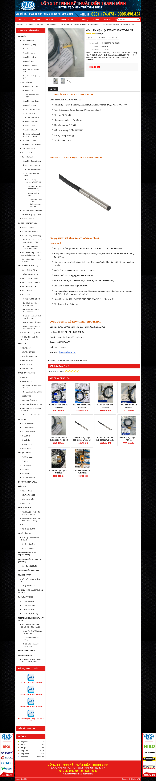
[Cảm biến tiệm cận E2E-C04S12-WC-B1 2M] (105, 425)
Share (91, 38)
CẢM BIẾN (22, 36)
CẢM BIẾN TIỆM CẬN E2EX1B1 (129, 406)
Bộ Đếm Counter (28, 227)
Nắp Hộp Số (26, 503)
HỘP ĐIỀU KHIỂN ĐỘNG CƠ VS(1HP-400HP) (28, 554)
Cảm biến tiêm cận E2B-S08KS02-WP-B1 (73, 360)
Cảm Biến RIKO (27, 82)
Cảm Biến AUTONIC (29, 149)
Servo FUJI (26, 436)
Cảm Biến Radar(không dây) (31, 77)
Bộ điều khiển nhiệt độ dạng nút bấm (31, 304)
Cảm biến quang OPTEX (32, 215)
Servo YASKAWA (28, 423)
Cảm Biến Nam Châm (31, 101)
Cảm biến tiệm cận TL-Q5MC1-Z (58, 472)
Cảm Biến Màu (28, 61)
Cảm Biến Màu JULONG (32, 144)
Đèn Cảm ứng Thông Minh (31, 70)
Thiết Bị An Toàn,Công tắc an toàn (31, 619)
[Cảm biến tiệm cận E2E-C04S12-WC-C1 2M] (82, 425)
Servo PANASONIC (28, 432)
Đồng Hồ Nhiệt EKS (29, 291)
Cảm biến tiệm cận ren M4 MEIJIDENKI (33, 181)
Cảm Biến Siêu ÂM (30, 130)
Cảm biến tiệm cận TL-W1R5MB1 (82, 406)
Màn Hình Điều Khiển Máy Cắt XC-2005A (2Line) (31, 519)
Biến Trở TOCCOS (28, 495)
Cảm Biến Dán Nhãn (32, 109)
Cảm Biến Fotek (27, 157)
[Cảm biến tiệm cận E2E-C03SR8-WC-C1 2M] (59, 425)
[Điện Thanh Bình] (149, 755)
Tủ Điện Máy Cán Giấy (30, 614)
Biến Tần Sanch (27, 360)
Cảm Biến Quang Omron (32, 161)
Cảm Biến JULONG (29, 140)
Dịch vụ (85, 20)
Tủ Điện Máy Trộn (28, 605)
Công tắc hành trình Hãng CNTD (31, 645)
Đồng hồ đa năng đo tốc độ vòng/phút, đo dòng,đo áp (31, 254)
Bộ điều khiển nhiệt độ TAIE (32, 333)
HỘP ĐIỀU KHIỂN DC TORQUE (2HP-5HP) (29, 560)
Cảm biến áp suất (28, 219)
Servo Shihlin (26, 448)
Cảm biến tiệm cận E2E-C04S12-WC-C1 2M (82, 439)
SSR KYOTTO (27, 381)
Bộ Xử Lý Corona (28, 548)
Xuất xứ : (96, 46)
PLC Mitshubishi (27, 457)
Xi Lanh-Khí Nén (25, 655)
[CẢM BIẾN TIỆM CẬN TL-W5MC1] (128, 425)
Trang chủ (22, 20)
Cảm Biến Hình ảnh (30, 57)
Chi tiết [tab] (52, 89)
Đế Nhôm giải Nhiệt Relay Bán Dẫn (32, 387)
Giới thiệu (36, 20)
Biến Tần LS (26, 348)
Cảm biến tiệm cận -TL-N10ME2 (82, 472)
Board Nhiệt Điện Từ (27, 650)
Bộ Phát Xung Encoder (30, 232)
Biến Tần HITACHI (28, 352)
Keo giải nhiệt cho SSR (33, 392)
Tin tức (107, 20)
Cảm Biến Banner (28, 40)
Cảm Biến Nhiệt (29, 126)
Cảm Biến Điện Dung (30, 122)
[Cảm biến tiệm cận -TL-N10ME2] (82, 458)
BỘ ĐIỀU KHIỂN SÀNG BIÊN (28, 570)
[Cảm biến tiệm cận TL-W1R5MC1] (59, 393)
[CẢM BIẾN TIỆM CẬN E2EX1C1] (105, 393)
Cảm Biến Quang (29, 45)
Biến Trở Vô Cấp (28, 499)
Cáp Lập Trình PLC (29, 478)
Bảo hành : (96, 49)
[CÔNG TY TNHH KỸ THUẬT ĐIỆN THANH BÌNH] (78, 17)
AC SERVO (22, 419)
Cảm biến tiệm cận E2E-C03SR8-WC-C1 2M (59, 439)
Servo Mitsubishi (27, 428)
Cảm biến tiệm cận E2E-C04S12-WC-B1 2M (105, 439)
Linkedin (114, 38)
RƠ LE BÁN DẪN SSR (26, 373)
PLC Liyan (25, 461)
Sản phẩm (49, 20)
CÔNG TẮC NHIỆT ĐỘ (31, 299)
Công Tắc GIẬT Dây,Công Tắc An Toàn (32, 632)
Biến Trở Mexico (27, 491)
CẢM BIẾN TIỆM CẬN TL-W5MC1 (128, 439)
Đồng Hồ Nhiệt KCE (29, 286)
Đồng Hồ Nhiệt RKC (30, 274)
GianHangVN (135, 779)
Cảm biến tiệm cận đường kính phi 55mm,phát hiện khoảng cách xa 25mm (35, 190)
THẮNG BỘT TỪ (24, 575)
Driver (24, 525)
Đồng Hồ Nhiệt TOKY (29, 270)
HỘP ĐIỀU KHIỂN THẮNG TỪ (31, 580)
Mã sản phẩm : (94, 43)
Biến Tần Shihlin (27, 368)
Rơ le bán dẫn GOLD (29, 400)
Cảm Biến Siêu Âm (30, 49)
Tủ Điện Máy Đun (28, 601)
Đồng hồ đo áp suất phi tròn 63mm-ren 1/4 (31, 328)
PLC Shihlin (26, 473)
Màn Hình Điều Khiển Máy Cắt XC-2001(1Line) (31, 513)
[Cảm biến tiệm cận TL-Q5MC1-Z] (59, 458)
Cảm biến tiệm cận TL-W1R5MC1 (58, 406)
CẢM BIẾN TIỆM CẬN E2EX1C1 (105, 406)
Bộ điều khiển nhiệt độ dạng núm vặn (31, 311)
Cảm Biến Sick (27, 153)
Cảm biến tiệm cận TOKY (31, 96)
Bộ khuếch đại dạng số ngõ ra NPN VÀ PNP (31, 135)
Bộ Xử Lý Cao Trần (28, 544)
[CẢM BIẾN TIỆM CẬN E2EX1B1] (128, 393)
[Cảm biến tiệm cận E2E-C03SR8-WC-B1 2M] (66, 52)
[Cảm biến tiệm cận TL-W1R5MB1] (82, 393)
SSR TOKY (26, 377)
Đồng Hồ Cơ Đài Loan (30, 295)
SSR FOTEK (26, 396)
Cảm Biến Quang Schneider (32, 210)
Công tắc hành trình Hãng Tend (31, 639)
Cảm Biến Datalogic (30, 65)
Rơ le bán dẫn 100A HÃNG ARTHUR (31, 410)
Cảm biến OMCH (33, 117)
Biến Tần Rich (27, 364)
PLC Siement (26, 465)
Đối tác (96, 20)
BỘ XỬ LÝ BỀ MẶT (25, 533)
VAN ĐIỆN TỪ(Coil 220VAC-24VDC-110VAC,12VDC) (31, 661)
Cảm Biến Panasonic (32, 165)
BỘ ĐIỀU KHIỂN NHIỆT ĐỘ (28, 266)
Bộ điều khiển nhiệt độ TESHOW (29, 338)
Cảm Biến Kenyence (68, 20)
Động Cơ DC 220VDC (29, 566)
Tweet (102, 38)
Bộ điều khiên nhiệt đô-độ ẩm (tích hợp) (33, 317)
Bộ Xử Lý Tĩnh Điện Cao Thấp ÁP (30, 539)
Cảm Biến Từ (28, 90)
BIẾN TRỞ (22, 486)
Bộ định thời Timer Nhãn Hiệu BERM (31, 247)
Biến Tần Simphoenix (29, 356)
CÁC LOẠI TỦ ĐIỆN (25, 597)
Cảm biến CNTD (31, 113)
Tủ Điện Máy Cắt (28, 609)
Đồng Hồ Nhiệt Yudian (30, 278)
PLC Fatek (25, 469)
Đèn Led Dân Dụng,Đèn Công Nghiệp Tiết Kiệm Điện (31, 626)
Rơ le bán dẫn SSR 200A (32, 415)
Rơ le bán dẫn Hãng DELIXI (32, 404)
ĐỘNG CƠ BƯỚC (24, 508)
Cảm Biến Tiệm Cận (30, 86)
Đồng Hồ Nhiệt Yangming (31, 282)
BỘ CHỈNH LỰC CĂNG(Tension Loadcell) (30, 591)
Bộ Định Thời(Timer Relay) (31, 236)
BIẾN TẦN (22, 344)
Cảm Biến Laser (29, 53)
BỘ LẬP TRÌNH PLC (25, 453)
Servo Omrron (27, 444)
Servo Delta (26, 440)
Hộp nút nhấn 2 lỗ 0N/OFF (32, 322)
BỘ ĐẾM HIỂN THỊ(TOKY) (27, 223)
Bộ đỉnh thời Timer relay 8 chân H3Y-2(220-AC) (32, 241)
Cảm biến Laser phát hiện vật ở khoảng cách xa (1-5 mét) (36, 203)
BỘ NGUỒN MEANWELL (27, 482)
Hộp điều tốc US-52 (30, 586)
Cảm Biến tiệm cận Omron (31, 174)
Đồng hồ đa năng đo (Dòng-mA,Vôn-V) (31, 260)
